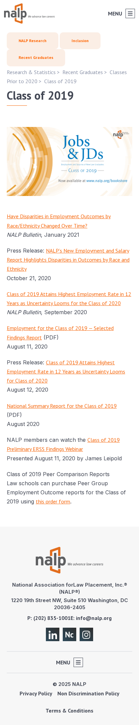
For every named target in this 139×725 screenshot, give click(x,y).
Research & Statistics (31, 72)
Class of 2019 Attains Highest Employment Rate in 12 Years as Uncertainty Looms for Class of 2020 (66, 371)
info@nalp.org (94, 618)
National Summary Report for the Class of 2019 (62, 405)
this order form (53, 501)
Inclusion (80, 40)
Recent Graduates (36, 57)
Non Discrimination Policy (88, 693)
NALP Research (33, 40)
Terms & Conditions (69, 710)
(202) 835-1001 (52, 618)
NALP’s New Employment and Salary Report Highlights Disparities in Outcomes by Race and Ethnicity (68, 259)
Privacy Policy (36, 693)
